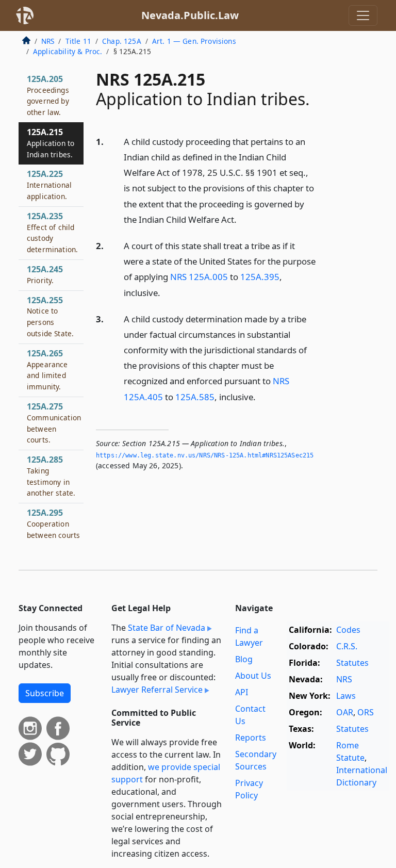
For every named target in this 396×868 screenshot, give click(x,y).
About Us (253, 675)
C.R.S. (346, 646)
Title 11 (78, 41)
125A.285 (51, 476)
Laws (346, 695)
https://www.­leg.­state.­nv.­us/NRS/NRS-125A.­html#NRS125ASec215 (205, 455)
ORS (365, 712)
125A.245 (45, 274)
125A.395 (259, 277)
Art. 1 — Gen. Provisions (194, 41)
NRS (47, 41)
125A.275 (54, 423)
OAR (344, 712)
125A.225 (49, 184)
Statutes (352, 662)
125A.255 (50, 316)
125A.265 (47, 369)
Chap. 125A (121, 41)
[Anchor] (242, 219)
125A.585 (194, 397)
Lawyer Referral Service (157, 689)
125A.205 (48, 95)
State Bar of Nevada (166, 627)
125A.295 (53, 523)
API (241, 692)
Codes (348, 629)
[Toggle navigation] (363, 15)
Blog (244, 659)
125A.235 (52, 232)
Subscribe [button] (44, 693)
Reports (250, 737)
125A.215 (50, 142)
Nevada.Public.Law (190, 15)
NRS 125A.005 (199, 277)
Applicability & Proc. (67, 51)
